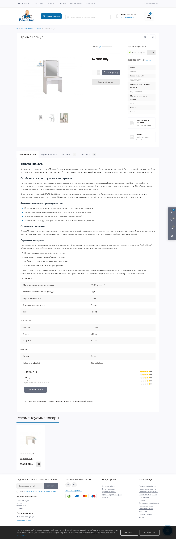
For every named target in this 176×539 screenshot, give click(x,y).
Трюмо (38, 29)
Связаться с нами (146, 509)
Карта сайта (143, 512)
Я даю (38, 491)
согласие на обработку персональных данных (40, 491)
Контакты (90, 4)
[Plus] (99, 71)
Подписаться (51, 486)
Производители (145, 514)
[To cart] (38, 464)
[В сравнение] (153, 37)
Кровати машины (109, 492)
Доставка (38, 4)
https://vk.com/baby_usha (74, 484)
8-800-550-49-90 (128, 15)
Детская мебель (27, 29)
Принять (129, 532)
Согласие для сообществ (149, 503)
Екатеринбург (22, 501)
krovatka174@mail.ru (73, 491)
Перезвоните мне (23, 521)
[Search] (68, 17)
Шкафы (105, 497)
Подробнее (21, 535)
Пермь (19, 503)
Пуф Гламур (26, 458)
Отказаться (149, 532)
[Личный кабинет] (172, 236)
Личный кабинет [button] (151, 4)
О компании (76, 4)
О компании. (144, 497)
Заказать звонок (127, 17)
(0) (100, 47)
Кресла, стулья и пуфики (112, 495)
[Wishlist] (41, 429)
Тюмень (19, 508)
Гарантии (62, 4)
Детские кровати (109, 489)
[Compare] (41, 434)
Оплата (50, 4)
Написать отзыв (35, 389)
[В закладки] (145, 37)
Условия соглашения (147, 506)
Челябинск (21, 506)
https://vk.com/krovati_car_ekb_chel (68, 484)
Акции (141, 517)
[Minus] (99, 74)
